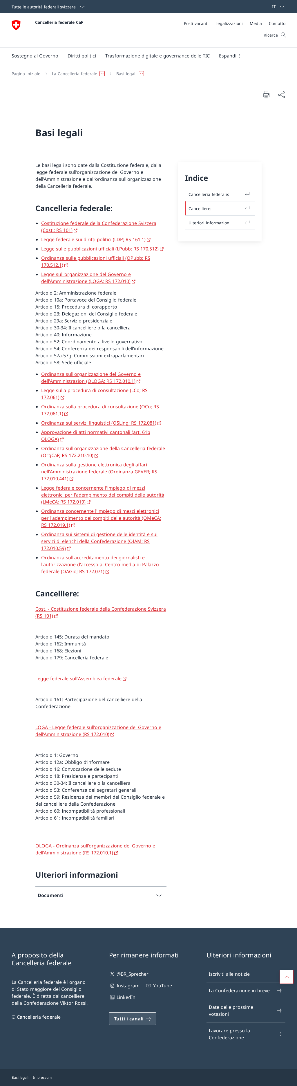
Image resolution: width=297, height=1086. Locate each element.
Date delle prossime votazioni (231, 1010)
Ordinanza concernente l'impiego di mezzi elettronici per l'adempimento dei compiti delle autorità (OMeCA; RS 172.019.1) (101, 518)
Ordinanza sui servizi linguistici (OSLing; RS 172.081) (98, 423)
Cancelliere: (200, 208)
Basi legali (20, 1077)
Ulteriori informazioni (210, 223)
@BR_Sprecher (132, 974)
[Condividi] (281, 94)
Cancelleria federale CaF (59, 22)
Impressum (42, 1077)
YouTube (162, 985)
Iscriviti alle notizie (229, 974)
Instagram (128, 985)
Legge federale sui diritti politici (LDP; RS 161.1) (93, 239)
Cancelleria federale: (209, 194)
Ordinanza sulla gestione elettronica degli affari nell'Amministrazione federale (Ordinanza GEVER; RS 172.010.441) (99, 471)
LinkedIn (126, 997)
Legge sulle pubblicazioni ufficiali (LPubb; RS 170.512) (100, 249)
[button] (35, 56)
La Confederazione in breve (239, 990)
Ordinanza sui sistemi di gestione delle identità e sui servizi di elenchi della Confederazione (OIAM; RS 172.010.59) (99, 541)
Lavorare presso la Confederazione (229, 1034)
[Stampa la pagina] (266, 94)
